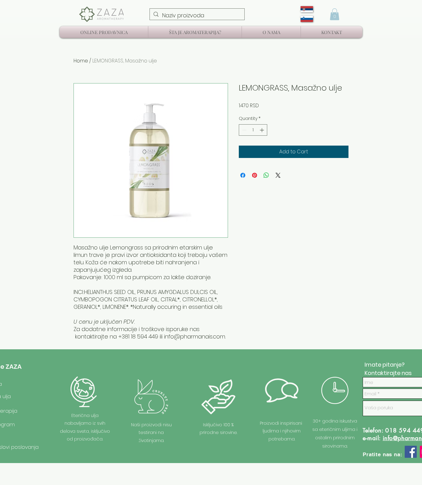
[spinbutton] (253, 130)
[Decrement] (243, 130)
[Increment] (262, 130)
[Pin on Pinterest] (254, 175)
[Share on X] (278, 175)
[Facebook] (411, 452)
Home (81, 60)
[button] (335, 14)
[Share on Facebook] (243, 175)
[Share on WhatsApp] (266, 175)
